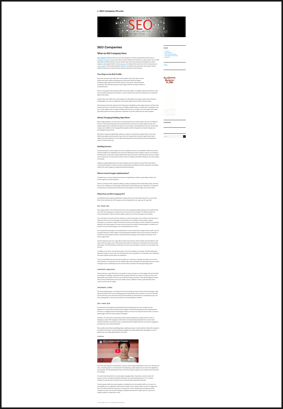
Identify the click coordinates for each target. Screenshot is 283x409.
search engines (101, 66)
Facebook (107, 60)
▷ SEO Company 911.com (110, 11)
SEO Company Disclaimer (171, 54)
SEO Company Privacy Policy (171, 55)
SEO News (167, 57)
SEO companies (101, 58)
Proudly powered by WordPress (117, 402)
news (124, 66)
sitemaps (122, 64)
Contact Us (167, 51)
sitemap (165, 64)
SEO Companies (168, 52)
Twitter (112, 60)
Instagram (100, 60)
